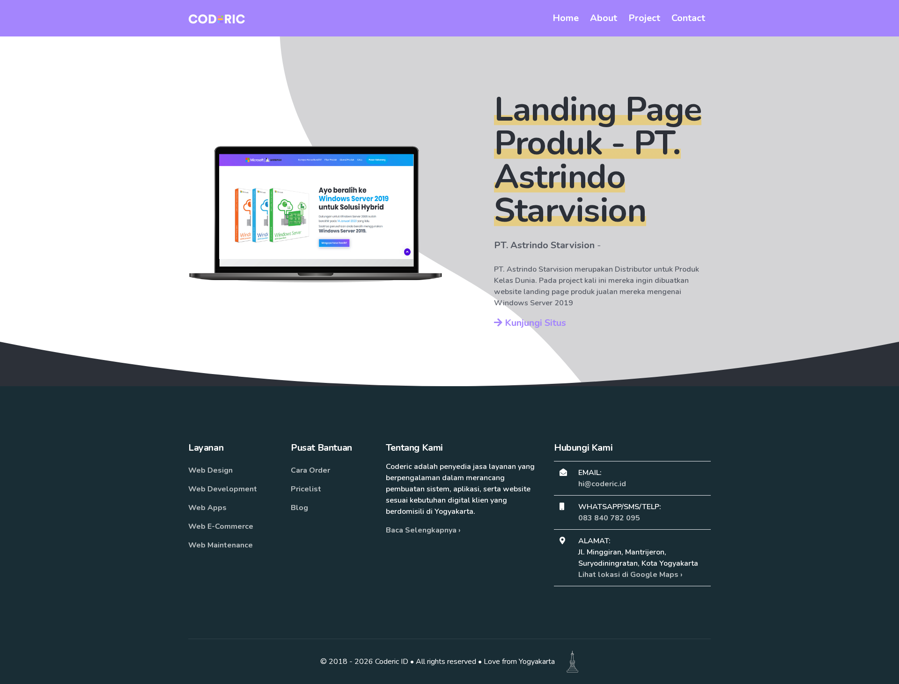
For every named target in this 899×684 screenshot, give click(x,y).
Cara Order (310, 470)
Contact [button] (688, 18)
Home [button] (566, 18)
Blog (299, 508)
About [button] (603, 18)
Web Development (222, 489)
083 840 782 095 (609, 518)
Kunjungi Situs (534, 323)
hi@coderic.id (602, 484)
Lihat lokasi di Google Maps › (630, 574)
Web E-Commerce (220, 526)
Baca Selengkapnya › (423, 530)
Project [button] (644, 18)
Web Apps (207, 508)
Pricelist (306, 489)
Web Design (210, 470)
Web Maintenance (220, 545)
